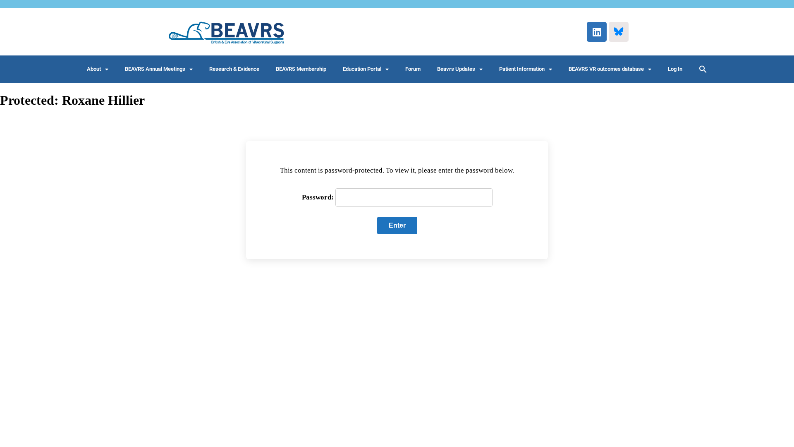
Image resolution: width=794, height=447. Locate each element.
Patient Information (522, 69)
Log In (675, 69)
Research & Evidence (234, 69)
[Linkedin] (597, 32)
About (94, 69)
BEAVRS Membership (301, 69)
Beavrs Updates (456, 69)
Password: (318, 197)
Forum (413, 69)
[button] (703, 69)
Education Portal (362, 69)
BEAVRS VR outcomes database (606, 69)
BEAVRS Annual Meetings (155, 69)
